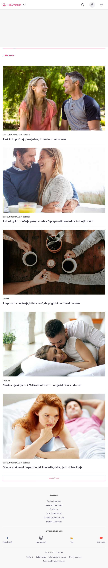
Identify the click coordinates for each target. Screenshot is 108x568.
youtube (101, 542)
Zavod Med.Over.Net (54, 517)
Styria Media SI (54, 513)
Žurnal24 (54, 509)
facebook (7, 542)
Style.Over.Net (54, 501)
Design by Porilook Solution (54, 561)
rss (71, 542)
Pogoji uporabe (75, 557)
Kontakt (29, 557)
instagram (41, 542)
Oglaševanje (41, 557)
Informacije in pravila (57, 557)
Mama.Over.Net (54, 521)
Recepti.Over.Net (54, 505)
